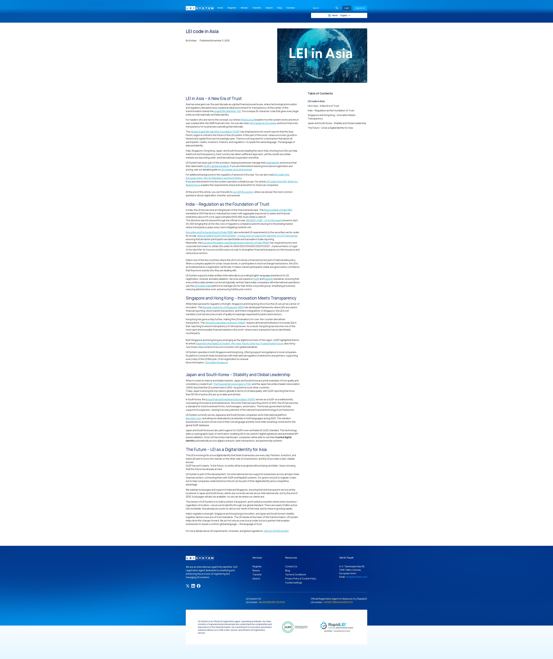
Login (346, 8)
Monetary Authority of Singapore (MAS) (223, 307)
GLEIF (256, 278)
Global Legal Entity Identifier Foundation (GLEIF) (215, 131)
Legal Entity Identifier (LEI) (227, 111)
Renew (244, 7)
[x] (188, 586)
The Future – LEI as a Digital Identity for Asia (330, 127)
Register (232, 7)
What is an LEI (247, 119)
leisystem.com (193, 418)
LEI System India (202, 285)
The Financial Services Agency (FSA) (232, 384)
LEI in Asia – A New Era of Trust (323, 105)
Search (269, 7)
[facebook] (198, 586)
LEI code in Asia (316, 101)
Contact (290, 7)
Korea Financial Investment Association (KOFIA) (230, 399)
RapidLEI (268, 278)
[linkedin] (193, 586)
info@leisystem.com (356, 576)
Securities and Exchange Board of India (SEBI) (209, 232)
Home (220, 7)
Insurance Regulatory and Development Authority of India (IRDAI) (236, 242)
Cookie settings (293, 582)
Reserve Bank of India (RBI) (278, 210)
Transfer (256, 7)
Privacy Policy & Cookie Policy (300, 578)
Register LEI (360, 8)
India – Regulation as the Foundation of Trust (331, 110)
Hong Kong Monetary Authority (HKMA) (225, 322)
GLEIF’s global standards (216, 166)
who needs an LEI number (263, 123)
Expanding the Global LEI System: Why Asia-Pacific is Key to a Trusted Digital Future (239, 343)
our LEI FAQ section (243, 192)
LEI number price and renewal (236, 169)
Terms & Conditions (295, 574)
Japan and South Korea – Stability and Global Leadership (337, 123)
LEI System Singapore (216, 362)
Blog (279, 7)
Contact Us (291, 566)
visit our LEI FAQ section (276, 531)
